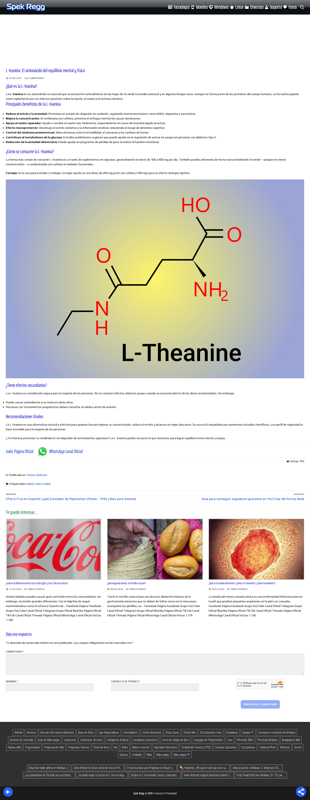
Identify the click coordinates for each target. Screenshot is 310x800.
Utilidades (137, 755)
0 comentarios (35, 78)
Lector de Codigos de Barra (175, 740)
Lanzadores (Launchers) (145, 740)
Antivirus (31, 732)
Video (149, 755)
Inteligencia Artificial (118, 740)
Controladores (130, 732)
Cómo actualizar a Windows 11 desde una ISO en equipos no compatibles (256, 768)
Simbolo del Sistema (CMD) (196, 747)
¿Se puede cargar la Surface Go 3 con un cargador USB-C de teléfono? (102, 775)
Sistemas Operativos (226, 747)
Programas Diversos (78, 747)
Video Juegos (162, 755)
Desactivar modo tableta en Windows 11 (49, 768)
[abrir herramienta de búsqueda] (302, 7)
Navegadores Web (291, 740)
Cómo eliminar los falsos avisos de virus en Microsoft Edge (98, 768)
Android (18, 732)
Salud (30, 483)
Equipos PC (248, 732)
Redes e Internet (141, 747)
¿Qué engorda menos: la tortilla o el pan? (126, 583)
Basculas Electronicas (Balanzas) (57, 732)
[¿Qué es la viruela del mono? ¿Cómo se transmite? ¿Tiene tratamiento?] (256, 549)
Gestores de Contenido (21, 740)
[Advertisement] (155, 38)
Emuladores (232, 732)
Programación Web (54, 747)
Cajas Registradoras (108, 732)
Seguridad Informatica (165, 747)
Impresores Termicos (91, 740)
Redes (125, 747)
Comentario (15, 651)
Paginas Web (14, 747)
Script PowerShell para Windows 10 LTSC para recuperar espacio (261, 775)
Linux (229, 740)
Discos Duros (172, 732)
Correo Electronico (151, 732)
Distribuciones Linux (211, 732)
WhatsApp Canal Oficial (19, 451)
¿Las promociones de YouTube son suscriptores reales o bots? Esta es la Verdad (49, 775)
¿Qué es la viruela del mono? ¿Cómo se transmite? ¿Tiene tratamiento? (242, 583)
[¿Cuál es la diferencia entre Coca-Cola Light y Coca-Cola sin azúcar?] (53, 549)
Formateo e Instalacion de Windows (277, 732)
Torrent (298, 747)
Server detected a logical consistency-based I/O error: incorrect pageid (208, 775)
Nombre (12, 681)
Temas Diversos (36, 475)
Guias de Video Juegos (48, 740)
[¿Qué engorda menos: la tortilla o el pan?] (155, 549)
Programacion (32, 747)
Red (116, 747)
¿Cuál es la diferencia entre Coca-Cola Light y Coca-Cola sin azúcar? (37, 583)
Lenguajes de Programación (208, 740)
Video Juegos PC (181, 755)
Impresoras (70, 740)
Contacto (160, 793)
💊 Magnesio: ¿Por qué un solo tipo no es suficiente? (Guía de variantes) (204, 768)
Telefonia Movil (267, 747)
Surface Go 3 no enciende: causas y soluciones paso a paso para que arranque (155, 775)
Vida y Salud (43, 483)
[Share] (301, 792)
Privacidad (171, 793)
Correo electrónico (125, 681)
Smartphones (248, 747)
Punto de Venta (101, 747)
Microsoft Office (245, 740)
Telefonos (285, 747)
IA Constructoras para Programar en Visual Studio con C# (151, 768)
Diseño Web (189, 732)
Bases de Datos (86, 732)
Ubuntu (124, 755)
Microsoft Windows (268, 740)
